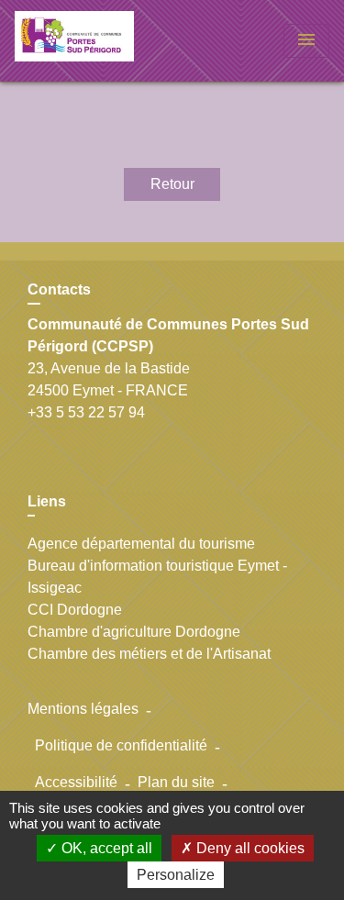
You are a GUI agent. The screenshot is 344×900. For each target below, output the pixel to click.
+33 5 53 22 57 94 (86, 412)
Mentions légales (83, 709)
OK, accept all (105, 848)
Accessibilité (76, 782)
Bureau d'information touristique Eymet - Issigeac (157, 576)
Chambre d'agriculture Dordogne (134, 631)
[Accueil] (83, 40)
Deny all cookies (249, 848)
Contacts (59, 289)
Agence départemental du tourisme (141, 543)
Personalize (176, 875)
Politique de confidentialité (121, 745)
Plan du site (176, 782)
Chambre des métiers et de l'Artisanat (149, 653)
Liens (47, 501)
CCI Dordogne (75, 609)
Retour (172, 184)
